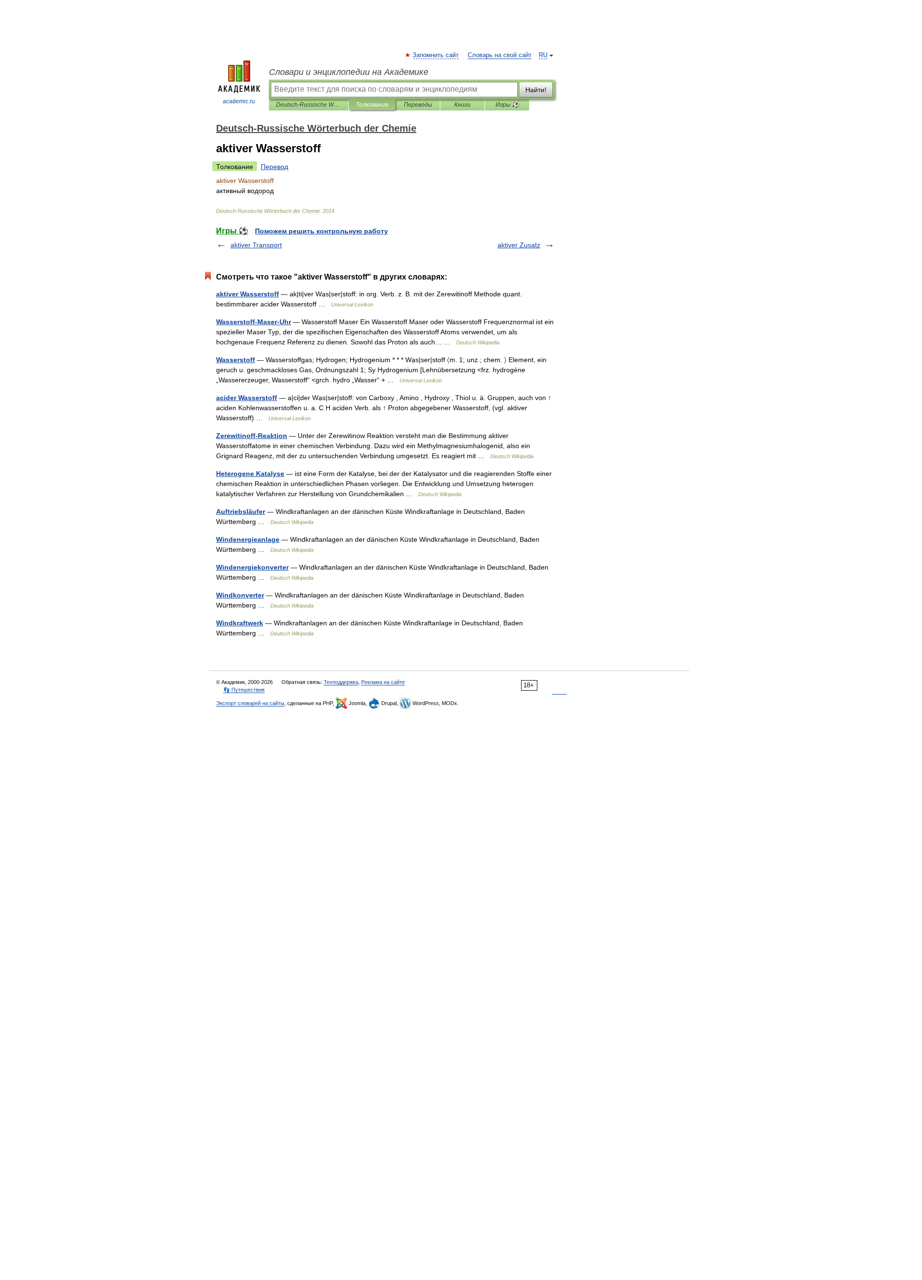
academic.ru (239, 101)
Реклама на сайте (383, 682)
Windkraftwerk (239, 623)
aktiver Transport (256, 245)
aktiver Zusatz (518, 245)
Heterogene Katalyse (250, 473)
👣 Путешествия (244, 690)
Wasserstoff (235, 360)
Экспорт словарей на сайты (250, 703)
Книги (462, 104)
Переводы (418, 104)
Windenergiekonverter (252, 567)
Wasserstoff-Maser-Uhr (253, 322)
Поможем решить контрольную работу (321, 231)
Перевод (274, 167)
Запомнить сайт (436, 55)
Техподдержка (341, 682)
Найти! (535, 90)
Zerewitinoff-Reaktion (251, 435)
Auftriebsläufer (240, 511)
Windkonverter (240, 595)
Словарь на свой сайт (500, 55)
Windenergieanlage (247, 539)
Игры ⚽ (507, 104)
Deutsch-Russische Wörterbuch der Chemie (308, 104)
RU (543, 55)
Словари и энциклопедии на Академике (348, 72)
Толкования (372, 104)
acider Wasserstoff (246, 398)
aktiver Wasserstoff (247, 294)
